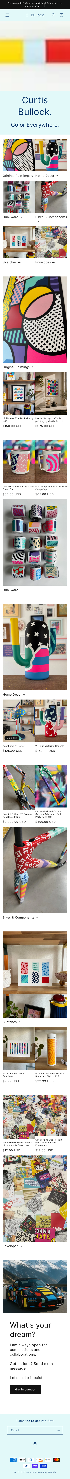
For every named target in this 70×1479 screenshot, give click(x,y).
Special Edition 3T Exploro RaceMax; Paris (17, 815)
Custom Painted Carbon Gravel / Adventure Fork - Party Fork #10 (49, 814)
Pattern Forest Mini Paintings (13, 1075)
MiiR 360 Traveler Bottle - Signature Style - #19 (49, 1075)
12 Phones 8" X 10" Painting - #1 (18, 420)
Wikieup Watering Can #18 (49, 746)
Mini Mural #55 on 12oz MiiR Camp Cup (51, 488)
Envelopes (43, 262)
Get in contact (25, 1389)
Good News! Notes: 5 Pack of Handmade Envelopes (17, 1144)
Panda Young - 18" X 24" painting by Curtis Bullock (49, 420)
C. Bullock (29, 1472)
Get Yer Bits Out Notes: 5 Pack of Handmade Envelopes (49, 1142)
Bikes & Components (51, 217)
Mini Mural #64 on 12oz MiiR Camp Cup (18, 488)
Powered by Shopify (45, 1472)
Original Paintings (16, 175)
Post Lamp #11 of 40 (14, 746)
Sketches (10, 262)
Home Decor (44, 175)
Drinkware (10, 217)
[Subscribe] (59, 1430)
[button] (7, 15)
